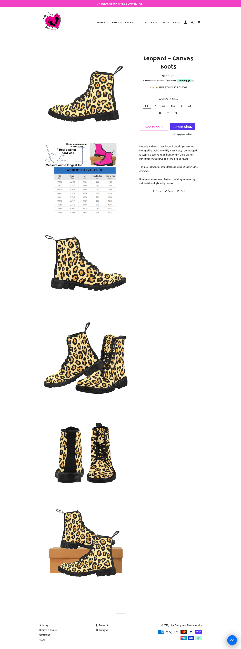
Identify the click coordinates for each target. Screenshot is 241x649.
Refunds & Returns (48, 630)
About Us (150, 22)
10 (160, 113)
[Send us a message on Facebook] (232, 640)
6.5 (147, 106)
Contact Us (44, 635)
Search (42, 639)
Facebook (103, 625)
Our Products (122, 22)
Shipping (153, 87)
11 (168, 113)
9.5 (190, 106)
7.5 (163, 106)
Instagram (103, 630)
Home (101, 22)
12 (176, 113)
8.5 (173, 106)
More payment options (182, 134)
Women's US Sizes (168, 99)
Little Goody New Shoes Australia (186, 625)
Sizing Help (171, 22)
